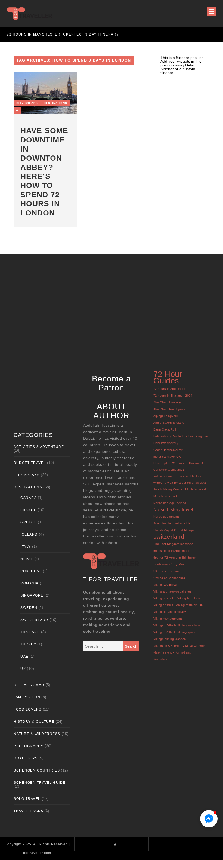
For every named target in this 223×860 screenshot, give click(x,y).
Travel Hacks (28, 811)
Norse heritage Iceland (169, 503)
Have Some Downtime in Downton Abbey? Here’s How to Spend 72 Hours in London (44, 171)
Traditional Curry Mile (168, 564)
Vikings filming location (169, 639)
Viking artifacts (164, 598)
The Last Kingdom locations (173, 544)
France (28, 510)
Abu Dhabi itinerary (167, 402)
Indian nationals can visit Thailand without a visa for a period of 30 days (180, 479)
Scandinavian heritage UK (172, 523)
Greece (28, 522)
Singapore (32, 595)
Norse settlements (166, 516)
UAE (24, 656)
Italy (25, 547)
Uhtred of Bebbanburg (169, 577)
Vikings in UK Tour (166, 645)
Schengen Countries (37, 770)
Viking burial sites (190, 598)
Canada (28, 498)
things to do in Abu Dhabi (171, 550)
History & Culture (34, 722)
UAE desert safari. (166, 571)
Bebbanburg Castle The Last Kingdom (180, 436)
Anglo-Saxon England (168, 422)
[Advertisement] (111, 306)
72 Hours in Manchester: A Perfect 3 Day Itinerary (63, 34)
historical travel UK (167, 456)
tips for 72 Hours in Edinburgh (175, 557)
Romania (29, 583)
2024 (188, 395)
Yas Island (160, 659)
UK (23, 669)
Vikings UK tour (193, 645)
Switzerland (34, 620)
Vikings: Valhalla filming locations (177, 625)
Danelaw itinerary (166, 443)
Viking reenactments (168, 618)
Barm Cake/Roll (164, 429)
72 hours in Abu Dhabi (169, 388)
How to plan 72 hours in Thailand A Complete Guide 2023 (178, 466)
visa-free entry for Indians (172, 652)
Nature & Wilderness (37, 734)
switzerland (168, 536)
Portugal (31, 571)
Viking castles (163, 605)
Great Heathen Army (168, 449)
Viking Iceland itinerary (169, 611)
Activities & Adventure (39, 447)
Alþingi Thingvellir (166, 416)
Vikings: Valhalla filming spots (174, 632)
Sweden (28, 608)
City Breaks (27, 102)
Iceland (29, 534)
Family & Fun (27, 697)
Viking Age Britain (165, 584)
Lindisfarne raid (196, 489)
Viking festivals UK (189, 605)
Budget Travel (30, 463)
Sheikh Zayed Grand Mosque (174, 530)
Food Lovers (28, 709)
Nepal (26, 559)
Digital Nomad (29, 685)
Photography (29, 746)
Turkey (28, 644)
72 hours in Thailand (168, 395)
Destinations (55, 102)
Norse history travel (173, 509)
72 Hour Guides (167, 377)
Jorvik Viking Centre (168, 489)
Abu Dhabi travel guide (169, 409)
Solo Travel (27, 799)
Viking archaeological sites (172, 591)
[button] (209, 818)
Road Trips (26, 758)
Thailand (30, 632)
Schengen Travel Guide (40, 783)
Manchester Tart (165, 496)
